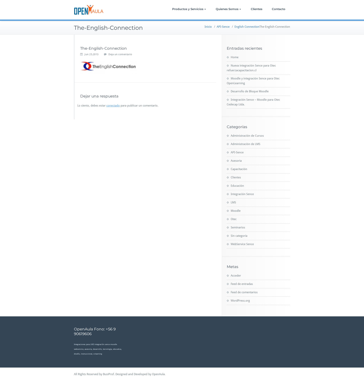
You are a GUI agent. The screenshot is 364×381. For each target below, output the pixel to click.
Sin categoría (239, 236)
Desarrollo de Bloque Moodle (250, 91)
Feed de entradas (242, 284)
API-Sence (223, 26)
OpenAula (158, 374)
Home (234, 57)
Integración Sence (242, 194)
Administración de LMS (245, 144)
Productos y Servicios (187, 9)
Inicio (208, 26)
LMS (233, 202)
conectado (113, 105)
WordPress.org (240, 300)
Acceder (236, 275)
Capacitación (239, 169)
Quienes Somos (227, 9)
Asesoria (236, 160)
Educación (237, 185)
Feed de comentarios (244, 292)
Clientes (256, 9)
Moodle (236, 210)
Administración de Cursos (247, 135)
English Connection (247, 26)
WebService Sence (242, 244)
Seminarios (238, 227)
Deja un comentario (120, 54)
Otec (234, 219)
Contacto (278, 9)
